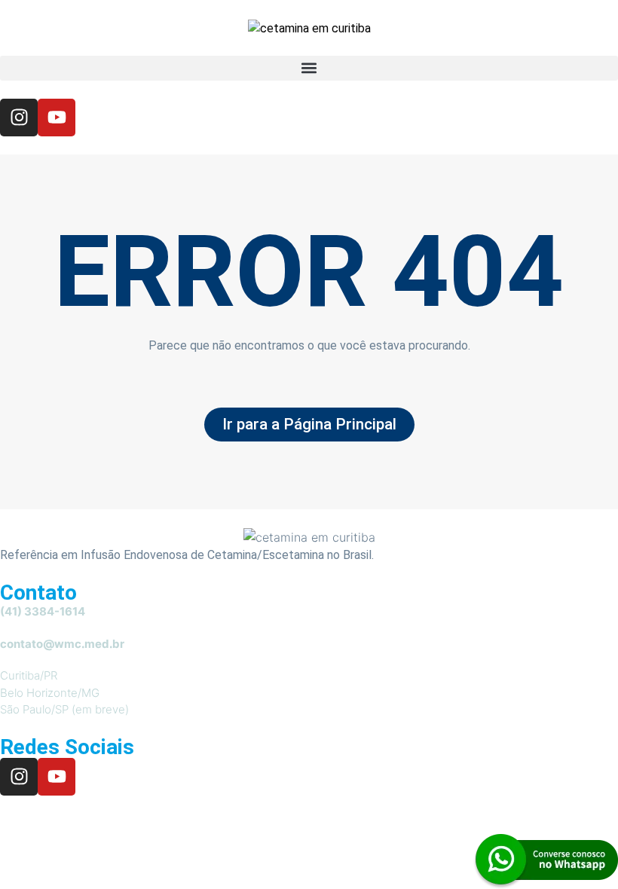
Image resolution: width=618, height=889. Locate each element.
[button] (309, 68)
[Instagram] (19, 117)
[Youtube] (56, 117)
